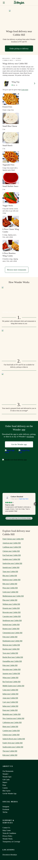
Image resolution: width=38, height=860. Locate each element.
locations (30, 436)
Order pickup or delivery (19, 48)
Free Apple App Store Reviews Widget (19, 518)
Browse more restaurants (16, 270)
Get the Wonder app (19, 444)
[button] (2, 504)
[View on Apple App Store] (7, 498)
